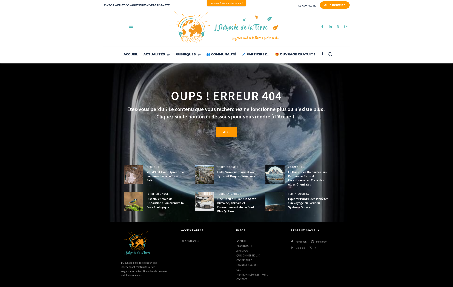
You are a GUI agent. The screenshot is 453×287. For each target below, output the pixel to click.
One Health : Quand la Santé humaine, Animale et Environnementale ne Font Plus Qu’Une (236, 205)
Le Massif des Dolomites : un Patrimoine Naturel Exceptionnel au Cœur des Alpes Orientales (307, 178)
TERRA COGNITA (227, 167)
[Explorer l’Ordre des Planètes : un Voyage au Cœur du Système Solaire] (275, 201)
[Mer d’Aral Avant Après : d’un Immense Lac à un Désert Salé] (133, 174)
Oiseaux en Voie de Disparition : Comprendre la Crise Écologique (165, 203)
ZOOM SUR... (296, 167)
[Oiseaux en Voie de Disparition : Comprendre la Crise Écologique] (133, 201)
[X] (311, 247)
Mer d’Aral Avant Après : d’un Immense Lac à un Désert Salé (166, 176)
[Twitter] (338, 27)
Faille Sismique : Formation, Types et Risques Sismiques (236, 174)
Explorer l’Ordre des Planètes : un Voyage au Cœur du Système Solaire (308, 203)
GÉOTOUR (153, 167)
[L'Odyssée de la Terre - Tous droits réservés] (224, 27)
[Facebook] (322, 27)
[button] (330, 54)
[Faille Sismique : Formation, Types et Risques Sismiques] (204, 174)
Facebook (301, 241)
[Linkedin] (292, 247)
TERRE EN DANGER (159, 194)
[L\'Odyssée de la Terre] (137, 243)
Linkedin (300, 247)
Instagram (321, 241)
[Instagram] (346, 27)
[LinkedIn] (330, 27)
